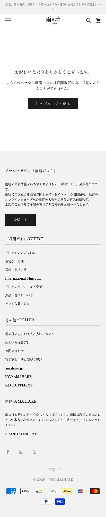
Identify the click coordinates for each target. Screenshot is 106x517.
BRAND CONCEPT (21, 434)
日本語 (50, 469)
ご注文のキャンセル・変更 (23, 287)
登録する (20, 220)
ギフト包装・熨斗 (17, 304)
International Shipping (23, 278)
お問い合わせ (14, 351)
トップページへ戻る (53, 103)
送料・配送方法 (16, 270)
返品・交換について (19, 295)
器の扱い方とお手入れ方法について (30, 334)
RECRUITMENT (19, 385)
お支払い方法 (14, 261)
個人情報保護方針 (17, 342)
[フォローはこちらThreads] (34, 451)
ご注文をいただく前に (20, 253)
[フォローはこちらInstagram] (21, 451)
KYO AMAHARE (18, 377)
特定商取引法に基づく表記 (23, 360)
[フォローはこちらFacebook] (7, 451)
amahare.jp (14, 368)
